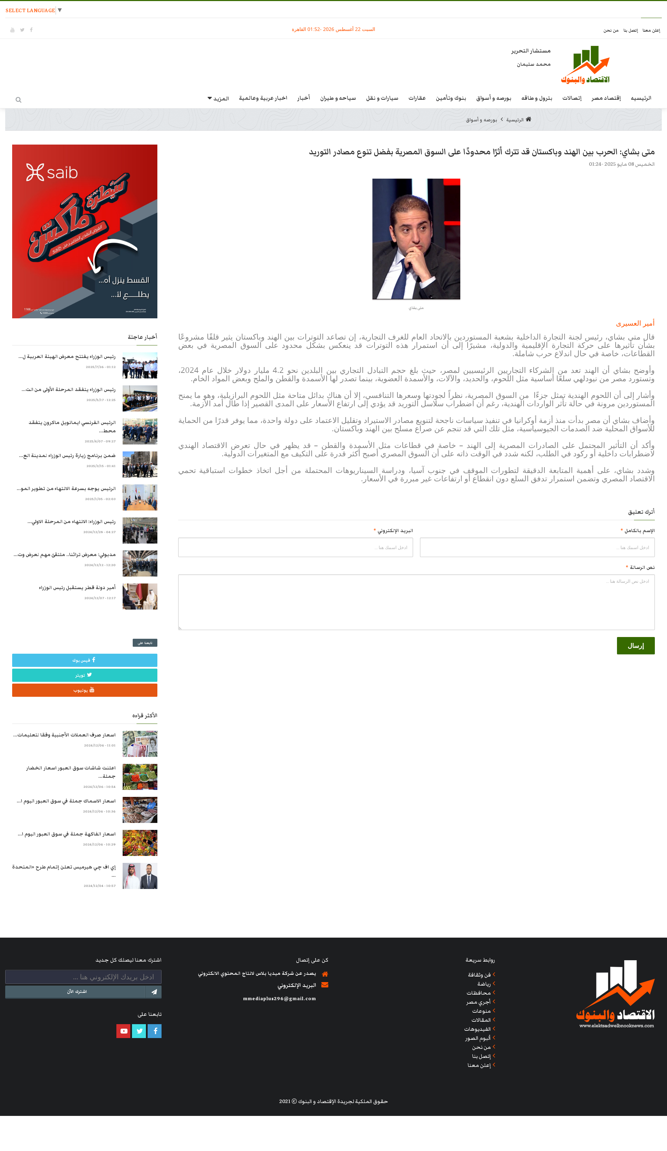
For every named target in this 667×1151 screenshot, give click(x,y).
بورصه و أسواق (493, 98)
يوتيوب (80, 690)
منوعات (481, 1011)
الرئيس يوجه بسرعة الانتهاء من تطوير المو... (66, 488)
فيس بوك (81, 660)
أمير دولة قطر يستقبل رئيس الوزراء (77, 587)
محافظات (479, 993)
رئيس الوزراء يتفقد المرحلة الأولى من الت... (69, 389)
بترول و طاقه (536, 98)
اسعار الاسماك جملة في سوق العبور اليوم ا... (66, 801)
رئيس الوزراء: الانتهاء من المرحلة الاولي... (71, 521)
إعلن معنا (651, 30)
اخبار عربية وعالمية (263, 98)
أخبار (303, 98)
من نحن (611, 30)
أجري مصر (478, 1002)
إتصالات (572, 98)
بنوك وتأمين (451, 98)
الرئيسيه (641, 98)
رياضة (484, 984)
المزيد (221, 99)
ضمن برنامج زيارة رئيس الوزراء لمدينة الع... (67, 455)
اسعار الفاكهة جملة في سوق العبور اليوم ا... (67, 834)
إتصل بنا (631, 30)
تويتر (80, 675)
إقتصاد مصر (606, 98)
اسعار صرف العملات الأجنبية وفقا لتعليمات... (64, 735)
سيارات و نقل (382, 98)
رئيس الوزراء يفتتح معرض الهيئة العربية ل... (67, 356)
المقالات (481, 1020)
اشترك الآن (77, 991)
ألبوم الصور (478, 1038)
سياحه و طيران (338, 98)
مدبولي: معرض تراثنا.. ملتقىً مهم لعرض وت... (65, 554)
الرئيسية (515, 120)
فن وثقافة (479, 975)
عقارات (417, 98)
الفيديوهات (477, 1029)
